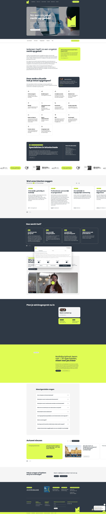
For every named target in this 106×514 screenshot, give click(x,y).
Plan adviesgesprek (64, 58)
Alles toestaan (65, 265)
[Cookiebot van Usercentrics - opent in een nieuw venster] (67, 248)
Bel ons (61, 85)
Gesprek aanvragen (32, 269)
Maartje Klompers (68, 151)
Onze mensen (43, 1)
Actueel (48, 1)
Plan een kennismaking (35, 29)
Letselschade (28, 503)
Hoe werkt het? (44, 29)
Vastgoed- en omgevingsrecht (47, 505)
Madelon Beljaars (68, 152)
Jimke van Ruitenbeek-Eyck (70, 149)
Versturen (55, 508)
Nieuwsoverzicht (75, 440)
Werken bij (53, 1)
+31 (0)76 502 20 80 (32, 490)
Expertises (33, 1)
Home (31, 12)
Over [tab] (65, 250)
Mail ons (56, 476)
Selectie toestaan (53, 265)
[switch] (48, 262)
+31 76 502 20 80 (62, 315)
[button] (76, 183)
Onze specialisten (65, 370)
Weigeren (41, 265)
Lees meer (31, 157)
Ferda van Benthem (68, 148)
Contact (57, 1)
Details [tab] (53, 250)
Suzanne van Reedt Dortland (70, 154)
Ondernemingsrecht (39, 504)
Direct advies (75, 1)
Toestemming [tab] (41, 250)
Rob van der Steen (68, 153)
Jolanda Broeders (68, 150)
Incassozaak (38, 505)
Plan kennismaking (75, 40)
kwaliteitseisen (49, 154)
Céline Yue (67, 147)
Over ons (38, 1)
